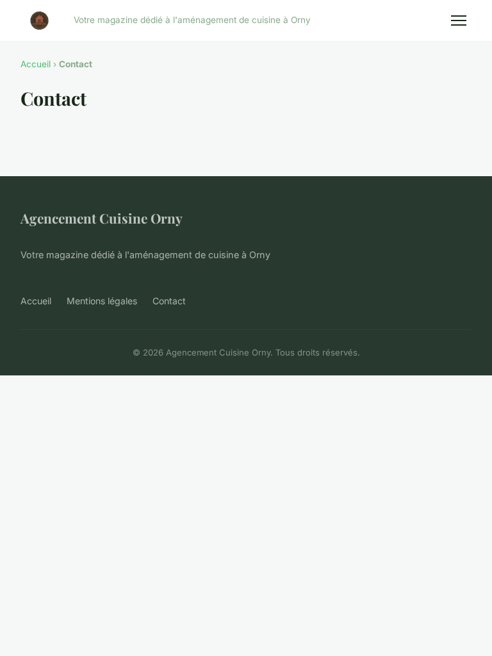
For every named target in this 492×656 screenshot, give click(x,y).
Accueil (35, 64)
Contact (169, 300)
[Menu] (459, 20)
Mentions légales (102, 300)
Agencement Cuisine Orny (101, 218)
